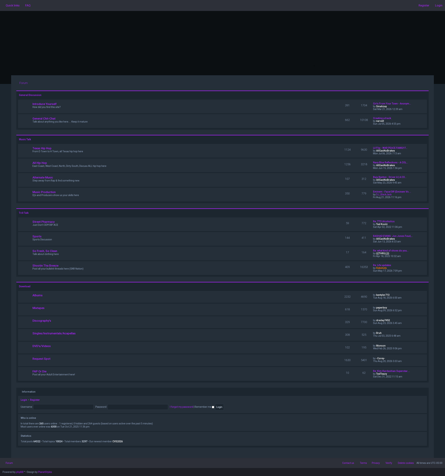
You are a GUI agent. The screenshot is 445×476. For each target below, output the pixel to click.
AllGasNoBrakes (385, 150)
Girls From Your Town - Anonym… (392, 103)
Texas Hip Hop (42, 148)
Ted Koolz (382, 224)
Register (35, 399)
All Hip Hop (40, 163)
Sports (37, 236)
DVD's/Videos (42, 346)
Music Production (44, 192)
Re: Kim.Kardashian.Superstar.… (391, 371)
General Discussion (30, 95)
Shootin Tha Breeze (45, 265)
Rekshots (381, 268)
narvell (380, 121)
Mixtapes (38, 308)
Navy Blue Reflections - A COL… (390, 162)
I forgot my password (181, 406)
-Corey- (380, 358)
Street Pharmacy (44, 221)
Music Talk (25, 139)
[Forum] (222, 43)
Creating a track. (382, 118)
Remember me (203, 406)
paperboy (381, 307)
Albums (38, 295)
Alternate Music (43, 177)
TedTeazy (381, 373)
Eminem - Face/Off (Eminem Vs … (392, 191)
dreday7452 (383, 320)
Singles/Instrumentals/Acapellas (54, 333)
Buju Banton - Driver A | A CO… (389, 177)
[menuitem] (26, 5)
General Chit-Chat (44, 118)
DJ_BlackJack (384, 194)
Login (24, 399)
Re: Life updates (382, 265)
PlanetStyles (45, 472)
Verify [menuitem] (389, 463)
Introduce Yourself (44, 104)
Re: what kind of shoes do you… (390, 250)
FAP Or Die (39, 371)
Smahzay (381, 106)
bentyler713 (383, 295)
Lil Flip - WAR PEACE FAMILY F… (390, 148)
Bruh (379, 333)
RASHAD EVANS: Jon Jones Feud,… (393, 236)
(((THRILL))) (382, 253)
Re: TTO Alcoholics (384, 221)
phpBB (19, 472)
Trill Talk (24, 212)
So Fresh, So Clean (45, 251)
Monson (381, 345)
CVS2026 (117, 441)
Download (24, 286)
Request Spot (41, 358)
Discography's (42, 320)
